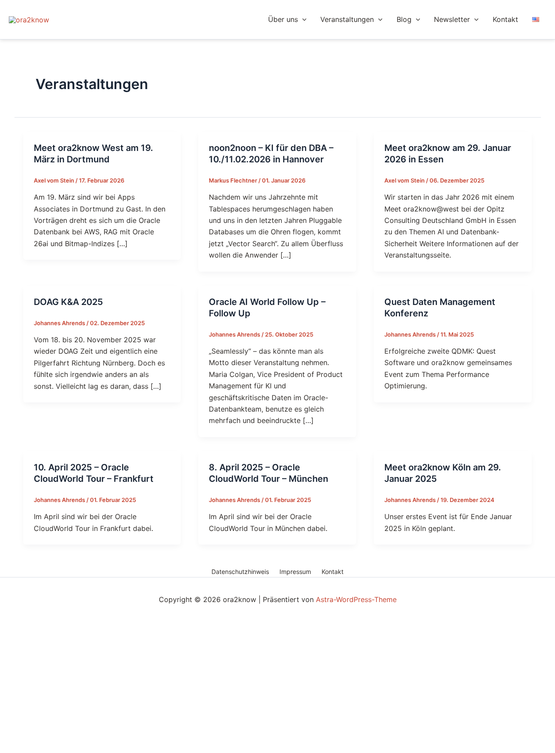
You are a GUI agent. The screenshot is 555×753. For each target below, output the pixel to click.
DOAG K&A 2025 (68, 302)
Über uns (283, 19)
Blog (404, 19)
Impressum (295, 571)
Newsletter (452, 19)
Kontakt (505, 19)
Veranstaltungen (347, 19)
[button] (302, 19)
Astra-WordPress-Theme (356, 599)
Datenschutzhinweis (240, 571)
